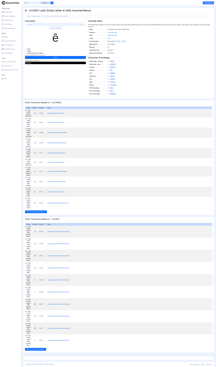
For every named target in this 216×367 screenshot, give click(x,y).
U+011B (41, 192)
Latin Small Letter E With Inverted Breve (58, 268)
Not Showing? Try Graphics (36, 53)
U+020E (41, 304)
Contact (202, 364)
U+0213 (41, 340)
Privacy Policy (209, 364)
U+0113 (41, 153)
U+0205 (41, 203)
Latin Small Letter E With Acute (55, 122)
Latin (108, 38)
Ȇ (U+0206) (110, 53)
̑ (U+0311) (123, 41)
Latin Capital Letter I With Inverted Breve (58, 280)
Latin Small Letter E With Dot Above (57, 171)
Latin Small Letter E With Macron (56, 153)
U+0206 (41, 256)
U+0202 (41, 231)
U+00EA (41, 132)
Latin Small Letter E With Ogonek (56, 181)
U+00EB (41, 143)
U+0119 (41, 181)
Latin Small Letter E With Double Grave (58, 203)
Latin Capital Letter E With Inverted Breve (58, 256)
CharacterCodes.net (38, 364)
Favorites (209, 3)
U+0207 (41, 268)
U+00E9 (41, 122)
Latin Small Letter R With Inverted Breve (58, 340)
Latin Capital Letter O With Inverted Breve (58, 304)
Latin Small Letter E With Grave (55, 113)
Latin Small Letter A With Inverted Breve (58, 243)
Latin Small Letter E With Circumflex (57, 132)
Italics (29, 51)
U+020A (41, 280)
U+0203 (41, 243)
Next (82, 24)
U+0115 (41, 162)
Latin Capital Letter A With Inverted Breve (58, 231)
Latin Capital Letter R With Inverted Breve (58, 328)
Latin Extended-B (112, 35)
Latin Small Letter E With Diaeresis (56, 143)
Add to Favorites (56, 28)
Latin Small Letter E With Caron (56, 192)
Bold (29, 49)
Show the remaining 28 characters (35, 212)
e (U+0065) (117, 41)
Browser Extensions (194, 364)
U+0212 (41, 328)
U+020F (41, 316)
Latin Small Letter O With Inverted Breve (58, 316)
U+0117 (41, 171)
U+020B (41, 292)
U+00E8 (41, 113)
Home (28, 16)
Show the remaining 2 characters (35, 349)
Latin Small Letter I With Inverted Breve (58, 292)
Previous (30, 24)
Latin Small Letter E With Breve (55, 162)
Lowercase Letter (36, 16)
